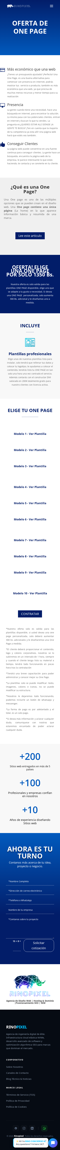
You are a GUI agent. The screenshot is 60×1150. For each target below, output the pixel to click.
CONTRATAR (30, 614)
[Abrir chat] (53, 1143)
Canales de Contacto (17, 1072)
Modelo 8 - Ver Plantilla (30, 556)
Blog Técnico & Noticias (18, 1078)
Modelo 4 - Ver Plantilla (30, 487)
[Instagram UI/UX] (24, 1128)
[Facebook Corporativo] (16, 1128)
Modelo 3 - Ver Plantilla (30, 466)
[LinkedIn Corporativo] (32, 1128)
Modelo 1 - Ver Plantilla (30, 434)
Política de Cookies (16, 1106)
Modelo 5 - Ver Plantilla (30, 503)
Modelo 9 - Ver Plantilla (30, 572)
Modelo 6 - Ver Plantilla (30, 519)
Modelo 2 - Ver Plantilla (30, 450)
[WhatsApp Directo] (44, 1128)
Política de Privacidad (17, 1100)
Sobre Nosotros (14, 1066)
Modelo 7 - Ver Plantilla (30, 540)
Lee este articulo (30, 236)
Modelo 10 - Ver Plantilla (30, 593)
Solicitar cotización (39, 945)
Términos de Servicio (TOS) (20, 1094)
